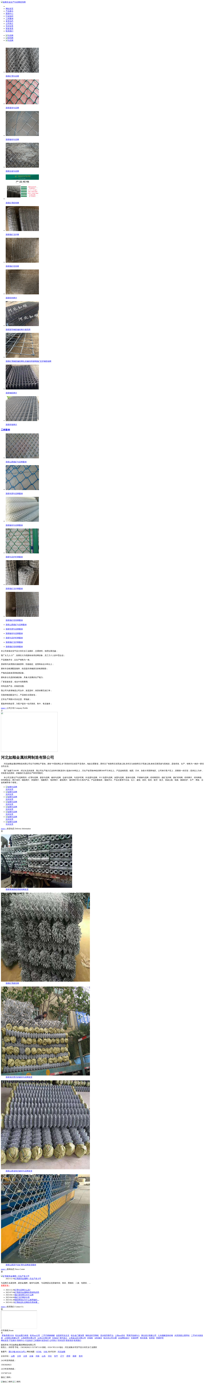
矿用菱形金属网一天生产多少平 (27, 1279)
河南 (37, 1356)
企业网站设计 (124, 1338)
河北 (50, 1356)
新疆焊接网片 (11, 425)
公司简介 (9, 24)
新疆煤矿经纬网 (12, 266)
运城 (31, 1356)
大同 (19, 1356)
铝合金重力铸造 (21, 1335)
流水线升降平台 (107, 1335)
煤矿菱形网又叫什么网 (23, 1295)
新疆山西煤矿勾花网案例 (16, 462)
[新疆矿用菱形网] (102, 937)
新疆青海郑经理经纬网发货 (17, 889)
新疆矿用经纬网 (12, 203)
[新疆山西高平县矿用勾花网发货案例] (102, 1219)
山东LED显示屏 (44, 1338)
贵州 (81, 1356)
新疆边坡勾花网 (12, 171)
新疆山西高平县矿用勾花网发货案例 (21, 1265)
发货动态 (9, 21)
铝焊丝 (152, 1338)
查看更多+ (5, 1285)
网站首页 (9, 9)
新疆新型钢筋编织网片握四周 (18, 330)
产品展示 (9, 11)
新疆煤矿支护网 (12, 235)
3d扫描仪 (98, 1338)
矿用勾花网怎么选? (22, 1290)
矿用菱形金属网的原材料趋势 (26, 1292)
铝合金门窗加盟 (77, 1335)
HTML (39, 1352)
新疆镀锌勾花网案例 (14, 525)
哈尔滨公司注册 (110, 1338)
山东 (44, 1356)
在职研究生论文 (62, 1335)
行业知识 (9, 16)
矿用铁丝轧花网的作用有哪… (26, 1302)
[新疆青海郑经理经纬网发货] (102, 861)
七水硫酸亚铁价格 (165, 1335)
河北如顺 (61, 1352)
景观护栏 (160, 1338)
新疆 (74, 1356)
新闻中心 (9, 14)
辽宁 (62, 1356)
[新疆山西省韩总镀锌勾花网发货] (102, 1125)
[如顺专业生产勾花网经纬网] (13, 2)
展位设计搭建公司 (148, 1335)
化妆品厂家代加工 (59, 1338)
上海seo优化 (120, 1335)
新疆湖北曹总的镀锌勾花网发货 (19, 1077)
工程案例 (9, 19)
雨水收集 (144, 1338)
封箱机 (90, 1338)
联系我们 (9, 31)
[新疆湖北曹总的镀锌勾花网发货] (102, 1031)
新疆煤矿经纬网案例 (14, 620)
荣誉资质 (9, 29)
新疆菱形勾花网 (12, 108)
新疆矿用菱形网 (12, 983)
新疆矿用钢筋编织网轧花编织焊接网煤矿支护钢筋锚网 (28, 361)
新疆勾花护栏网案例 (14, 557)
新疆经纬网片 (11, 298)
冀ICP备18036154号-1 (17, 1352)
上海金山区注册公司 (77, 1338)
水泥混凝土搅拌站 (182, 1335)
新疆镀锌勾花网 (12, 139)
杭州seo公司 (35, 1335)
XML (46, 1352)
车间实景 (9, 26)
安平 (56, 1356)
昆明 (68, 1356)
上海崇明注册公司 (28, 1338)
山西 (13, 1356)
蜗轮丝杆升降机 (92, 1335)
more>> (4, 708)
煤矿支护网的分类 (22, 1297)
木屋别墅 (135, 1338)
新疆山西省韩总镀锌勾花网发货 (19, 1171)
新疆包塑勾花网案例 (14, 494)
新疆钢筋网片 (11, 393)
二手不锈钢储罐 (48, 1335)
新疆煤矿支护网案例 (14, 589)
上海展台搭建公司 (11, 1338)
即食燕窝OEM (8, 1335)
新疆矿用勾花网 (12, 76)
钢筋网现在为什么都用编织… (26, 1300)
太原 (25, 1356)
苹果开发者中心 (133, 1335)
